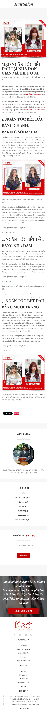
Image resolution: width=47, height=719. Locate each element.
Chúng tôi (23, 646)
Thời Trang (21, 515)
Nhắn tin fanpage (23, 649)
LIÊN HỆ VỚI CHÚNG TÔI (23, 611)
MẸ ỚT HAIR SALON (33, 94)
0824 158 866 (25, 709)
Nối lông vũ (24, 679)
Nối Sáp (23, 671)
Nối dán (23, 686)
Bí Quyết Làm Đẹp (22, 498)
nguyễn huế (8, 77)
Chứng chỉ (23, 657)
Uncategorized (21, 520)
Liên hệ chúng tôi (23, 661)
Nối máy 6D (23, 675)
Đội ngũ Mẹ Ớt (23, 653)
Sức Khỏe (21, 511)
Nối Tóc (21, 506)
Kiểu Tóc (21, 502)
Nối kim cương (23, 683)
